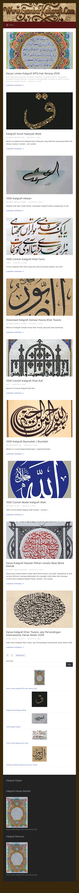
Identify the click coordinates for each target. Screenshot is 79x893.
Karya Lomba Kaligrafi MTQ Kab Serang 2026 (33, 73)
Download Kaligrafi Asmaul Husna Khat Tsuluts (33, 319)
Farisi (8, 263)
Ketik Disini (9, 661)
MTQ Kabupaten (12, 77)
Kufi (8, 384)
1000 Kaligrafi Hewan (18, 198)
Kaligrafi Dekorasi (34, 77)
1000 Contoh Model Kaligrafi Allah (26, 502)
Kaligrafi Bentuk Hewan (16, 202)
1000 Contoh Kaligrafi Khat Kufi (24, 380)
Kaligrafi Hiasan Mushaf (16, 79)
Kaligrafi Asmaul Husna (16, 323)
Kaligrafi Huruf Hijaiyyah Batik (23, 133)
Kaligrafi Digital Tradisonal (55, 77)
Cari (69, 664)
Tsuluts (21, 639)
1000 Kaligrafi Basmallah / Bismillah (27, 441)
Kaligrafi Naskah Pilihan (58, 79)
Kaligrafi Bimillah (13, 445)
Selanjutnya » (20, 655)
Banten (23, 77)
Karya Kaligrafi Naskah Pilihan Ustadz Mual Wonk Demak (35, 565)
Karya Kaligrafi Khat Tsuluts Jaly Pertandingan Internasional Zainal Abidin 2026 (33, 634)
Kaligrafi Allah (12, 506)
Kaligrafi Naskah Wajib (15, 81)
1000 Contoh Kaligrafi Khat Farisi (25, 259)
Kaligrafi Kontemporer (37, 79)
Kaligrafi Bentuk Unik (15, 137)
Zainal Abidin (11, 639)
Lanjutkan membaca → (15, 85)
